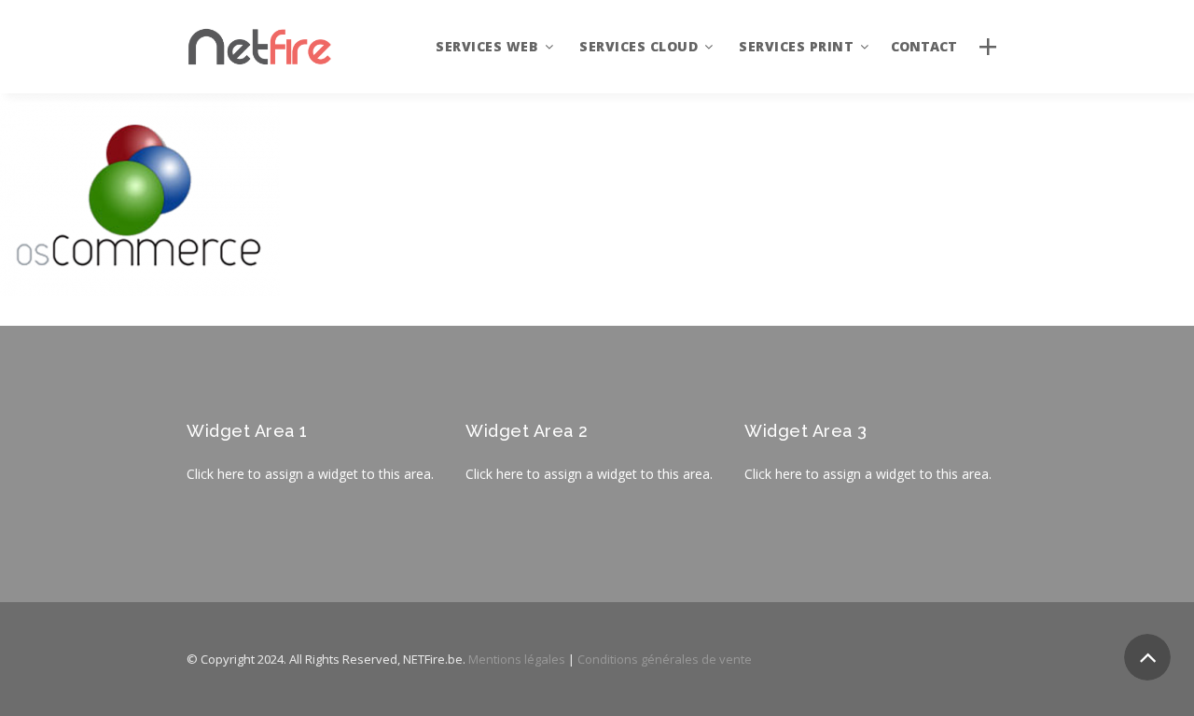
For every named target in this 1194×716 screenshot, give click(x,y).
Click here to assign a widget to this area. (310, 474)
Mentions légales (516, 659)
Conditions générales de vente (664, 659)
